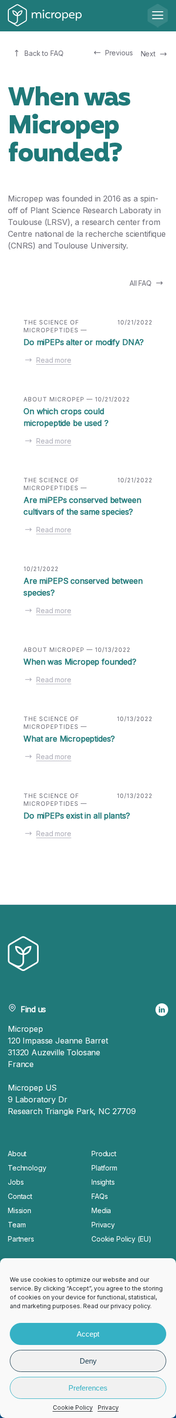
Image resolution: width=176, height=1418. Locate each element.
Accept (88, 1334)
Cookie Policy (73, 1407)
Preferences (88, 1388)
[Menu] (157, 15)
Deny (88, 1361)
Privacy (108, 1407)
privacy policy (130, 1306)
